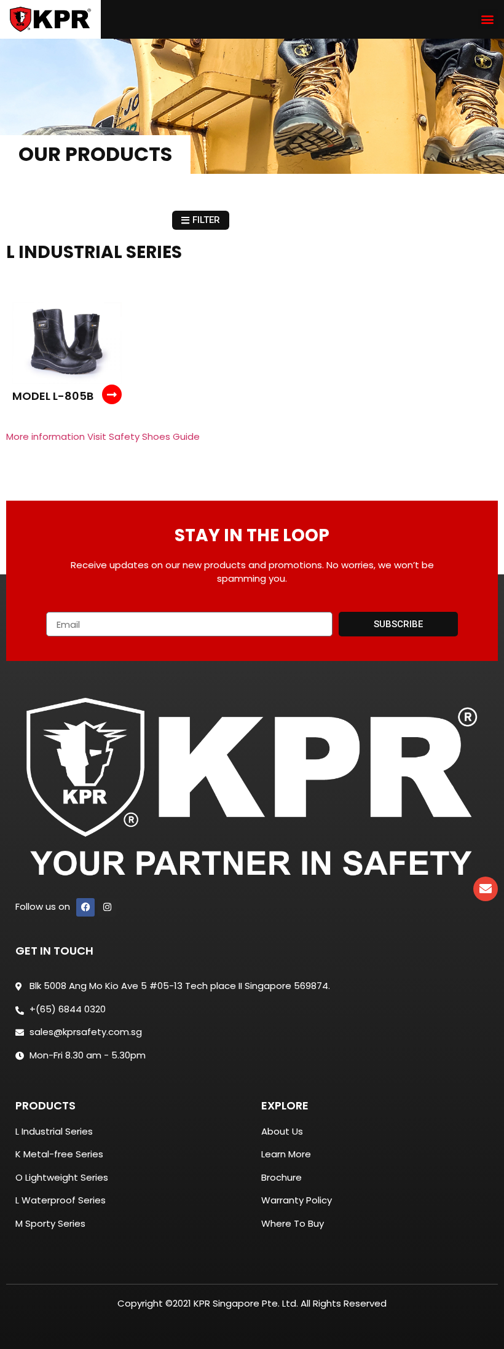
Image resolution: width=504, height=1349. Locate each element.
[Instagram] (107, 907)
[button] (488, 19)
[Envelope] (485, 889)
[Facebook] (85, 907)
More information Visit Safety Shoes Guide (103, 436)
